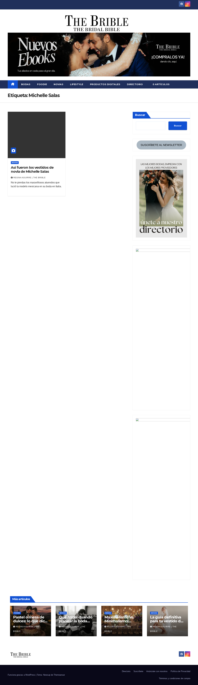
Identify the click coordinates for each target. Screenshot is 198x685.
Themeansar (59, 675)
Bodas (25, 84)
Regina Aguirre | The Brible (29, 178)
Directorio (135, 84)
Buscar (140, 115)
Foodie (42, 84)
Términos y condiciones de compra (174, 678)
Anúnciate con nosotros (157, 671)
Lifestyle (76, 84)
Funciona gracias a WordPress (22, 675)
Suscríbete (138, 671)
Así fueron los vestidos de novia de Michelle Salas (32, 169)
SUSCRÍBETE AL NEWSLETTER (161, 145)
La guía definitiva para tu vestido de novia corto (166, 621)
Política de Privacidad (180, 671)
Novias (58, 84)
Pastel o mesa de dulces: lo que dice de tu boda (30, 621)
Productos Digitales (105, 84)
